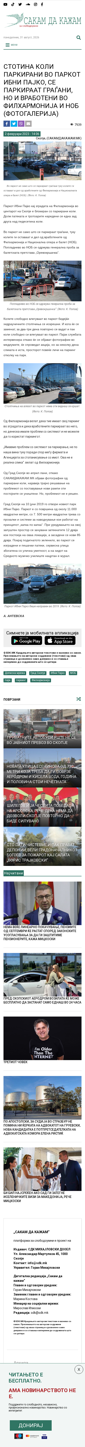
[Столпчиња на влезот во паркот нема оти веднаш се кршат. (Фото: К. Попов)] (42, 383)
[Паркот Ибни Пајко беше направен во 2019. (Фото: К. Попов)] (42, 584)
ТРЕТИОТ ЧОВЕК (15, 1062)
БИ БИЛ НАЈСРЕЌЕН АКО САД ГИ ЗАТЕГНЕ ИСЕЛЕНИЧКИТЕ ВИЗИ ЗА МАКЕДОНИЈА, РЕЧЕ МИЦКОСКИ (37, 1196)
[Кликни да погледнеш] (42, 728)
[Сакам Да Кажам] (42, 30)
